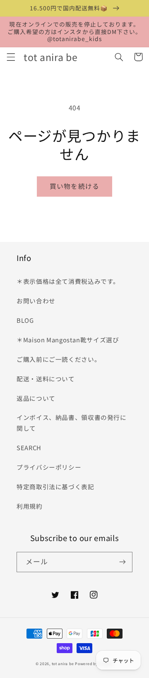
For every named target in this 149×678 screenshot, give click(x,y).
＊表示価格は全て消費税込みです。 (68, 281)
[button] (10, 56)
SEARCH (29, 447)
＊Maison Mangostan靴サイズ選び (68, 339)
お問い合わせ (36, 300)
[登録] (122, 562)
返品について (36, 398)
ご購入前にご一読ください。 (59, 359)
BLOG (25, 320)
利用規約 (30, 506)
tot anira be (63, 663)
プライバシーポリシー (49, 467)
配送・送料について (49, 378)
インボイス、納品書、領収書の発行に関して (72, 422)
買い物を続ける (74, 186)
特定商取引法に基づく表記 (55, 486)
